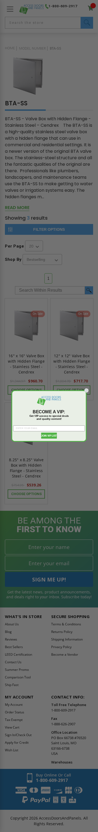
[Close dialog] (86, 390)
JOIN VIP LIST (49, 435)
